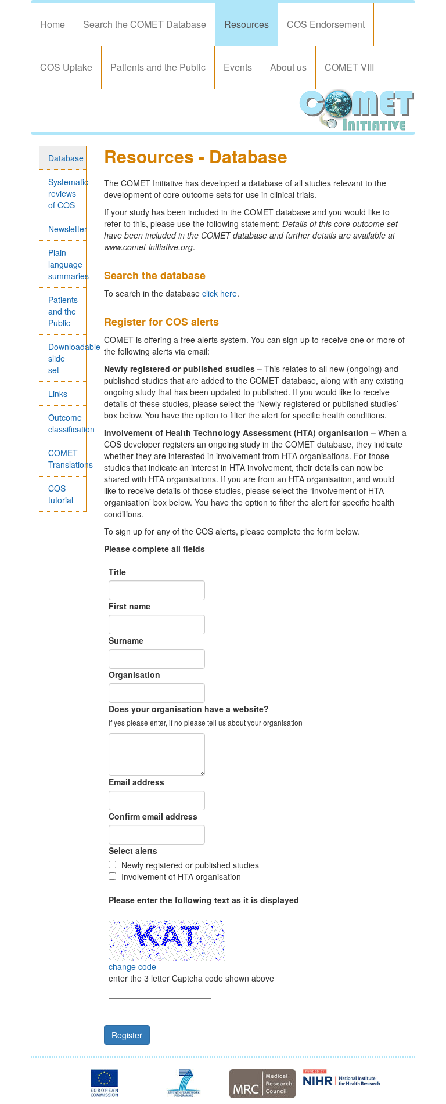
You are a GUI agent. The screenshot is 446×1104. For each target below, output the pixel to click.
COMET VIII (349, 67)
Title (117, 572)
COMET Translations (66, 458)
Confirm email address (153, 816)
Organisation (134, 674)
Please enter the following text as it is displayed (204, 899)
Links (57, 393)
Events (238, 67)
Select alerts (133, 850)
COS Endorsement (326, 24)
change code (132, 966)
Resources (246, 24)
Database (66, 158)
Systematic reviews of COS (66, 193)
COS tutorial (60, 494)
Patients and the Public (158, 67)
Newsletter (66, 228)
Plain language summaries (66, 264)
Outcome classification (66, 423)
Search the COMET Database (144, 24)
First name (129, 606)
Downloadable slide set (66, 358)
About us (288, 67)
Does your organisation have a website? (189, 709)
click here (219, 293)
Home (52, 24)
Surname (126, 640)
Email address (136, 782)
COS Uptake (66, 67)
